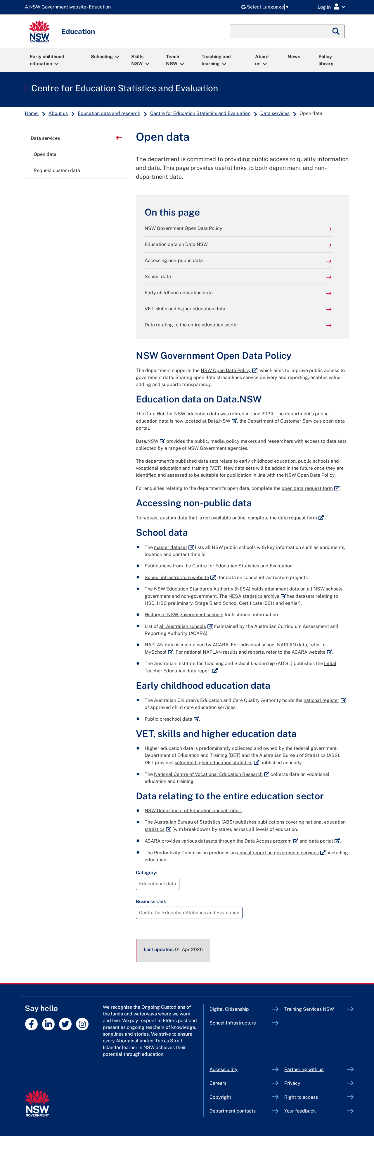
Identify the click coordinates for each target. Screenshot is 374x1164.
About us (262, 60)
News (294, 56)
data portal (324, 841)
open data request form (311, 488)
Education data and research (109, 113)
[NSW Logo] (39, 31)
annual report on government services (281, 852)
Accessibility (223, 1069)
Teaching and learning (216, 60)
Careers (217, 1083)
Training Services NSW (315, 1009)
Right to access (301, 1097)
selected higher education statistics (217, 762)
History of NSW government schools (184, 614)
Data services (275, 113)
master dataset (174, 547)
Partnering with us (303, 1069)
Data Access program (271, 841)
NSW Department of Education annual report (193, 810)
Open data (45, 154)
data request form (301, 518)
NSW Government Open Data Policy (183, 228)
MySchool (159, 652)
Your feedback (300, 1111)
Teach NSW (172, 60)
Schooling (102, 56)
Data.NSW (222, 421)
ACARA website (312, 652)
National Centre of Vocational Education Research (211, 774)
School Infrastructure (240, 1023)
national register (325, 700)
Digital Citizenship (240, 1009)
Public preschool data (172, 719)
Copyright (220, 1097)
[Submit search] (336, 31)
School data (158, 276)
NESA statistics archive (257, 596)
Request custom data (57, 170)
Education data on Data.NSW (176, 244)
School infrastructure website (180, 577)
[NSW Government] (37, 1103)
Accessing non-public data (174, 260)
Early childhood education (47, 60)
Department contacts (232, 1111)
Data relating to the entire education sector (191, 325)
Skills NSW (137, 60)
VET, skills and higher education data (185, 308)
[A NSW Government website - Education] (69, 7)
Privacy (292, 1083)
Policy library (325, 60)
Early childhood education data (179, 292)
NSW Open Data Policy (229, 370)
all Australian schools (186, 626)
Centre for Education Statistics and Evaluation (124, 88)
